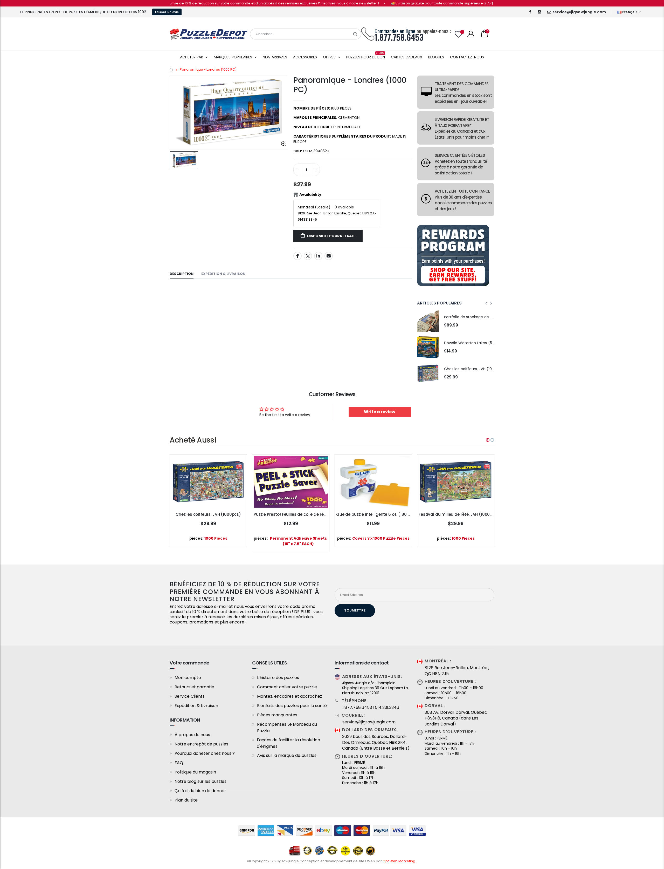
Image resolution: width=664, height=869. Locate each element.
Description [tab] (181, 273)
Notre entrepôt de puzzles (201, 744)
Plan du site (186, 800)
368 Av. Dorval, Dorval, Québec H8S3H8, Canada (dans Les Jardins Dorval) (456, 718)
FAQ (179, 763)
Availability (310, 194)
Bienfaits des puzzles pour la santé (292, 706)
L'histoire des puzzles (278, 678)
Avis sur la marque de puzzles (286, 755)
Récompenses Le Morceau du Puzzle (287, 727)
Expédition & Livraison (196, 706)
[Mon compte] (470, 34)
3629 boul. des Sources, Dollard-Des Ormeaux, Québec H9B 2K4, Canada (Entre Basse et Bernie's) (376, 742)
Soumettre (354, 610)
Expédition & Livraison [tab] (223, 273)
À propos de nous (192, 735)
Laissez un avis (167, 12)
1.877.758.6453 (357, 707)
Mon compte (188, 678)
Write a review (379, 412)
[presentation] (486, 303)
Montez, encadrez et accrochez (289, 696)
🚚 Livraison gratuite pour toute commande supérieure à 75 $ (417, 3)
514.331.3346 (387, 707)
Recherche (355, 34)
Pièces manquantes (277, 715)
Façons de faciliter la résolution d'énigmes (288, 743)
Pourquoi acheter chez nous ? (205, 753)
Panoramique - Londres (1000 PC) (349, 84)
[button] (487, 440)
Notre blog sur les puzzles (200, 781)
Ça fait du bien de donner (200, 791)
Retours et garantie (194, 687)
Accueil (172, 69)
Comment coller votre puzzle (287, 687)
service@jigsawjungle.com (579, 12)
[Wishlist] (458, 34)
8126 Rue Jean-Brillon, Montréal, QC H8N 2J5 (457, 670)
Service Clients (190, 696)
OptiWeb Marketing (399, 861)
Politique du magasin (195, 772)
